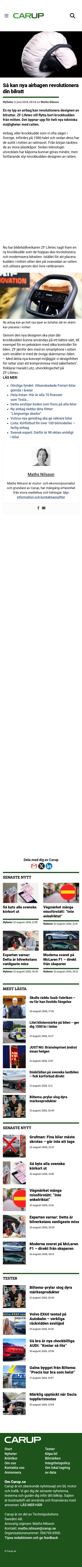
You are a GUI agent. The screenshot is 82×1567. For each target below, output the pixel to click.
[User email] (43, 508)
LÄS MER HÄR (31, 1505)
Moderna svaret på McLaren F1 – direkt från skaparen (59, 959)
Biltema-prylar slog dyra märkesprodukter (51, 1289)
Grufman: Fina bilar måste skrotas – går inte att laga (52, 1139)
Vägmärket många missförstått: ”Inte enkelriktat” (58, 911)
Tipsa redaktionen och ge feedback (31, 1538)
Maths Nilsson (50, 102)
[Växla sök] (72, 15)
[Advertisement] (41, 204)
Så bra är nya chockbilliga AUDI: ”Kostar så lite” (52, 1343)
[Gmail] (34, 866)
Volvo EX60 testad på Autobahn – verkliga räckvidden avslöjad (48, 1319)
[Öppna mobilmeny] (6, 15)
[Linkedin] (49, 866)
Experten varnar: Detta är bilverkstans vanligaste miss (20, 959)
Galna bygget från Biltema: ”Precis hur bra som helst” (53, 1370)
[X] (41, 866)
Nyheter (8, 102)
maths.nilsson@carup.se (37, 1528)
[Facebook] (38, 508)
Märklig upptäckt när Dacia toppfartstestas (53, 1396)
